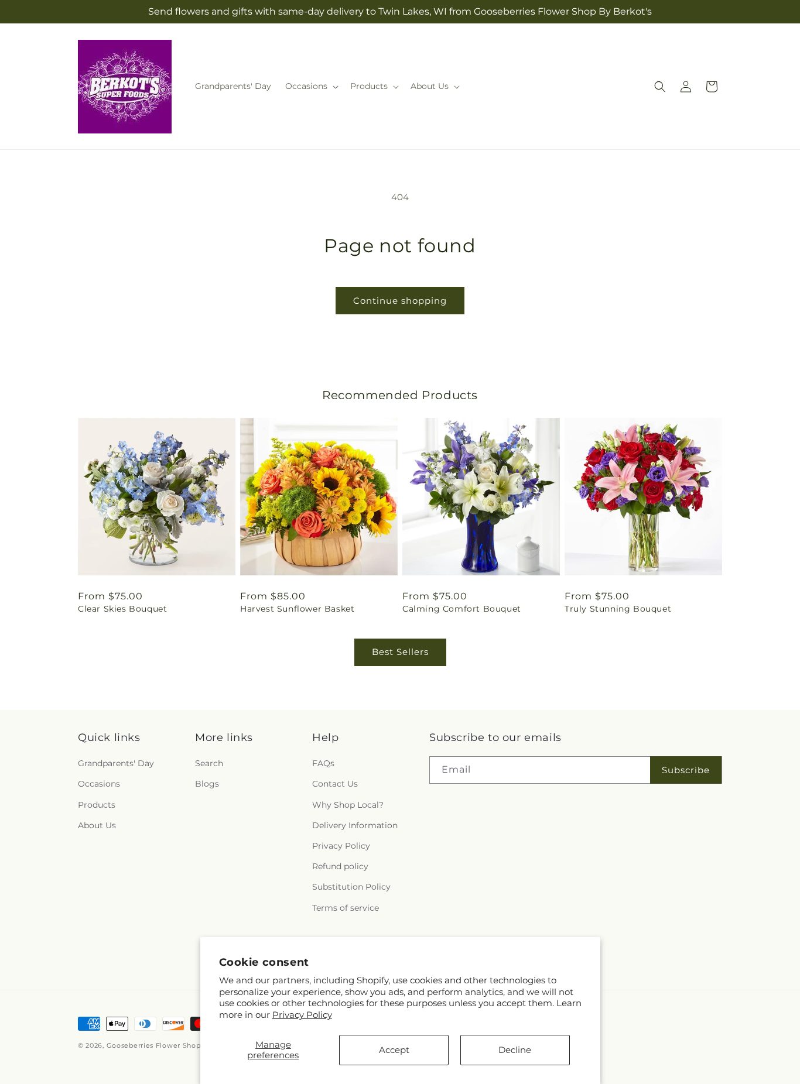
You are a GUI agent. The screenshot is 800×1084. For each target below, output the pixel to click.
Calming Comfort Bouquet (461, 608)
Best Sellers (400, 651)
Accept (394, 1049)
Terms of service (345, 908)
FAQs (323, 763)
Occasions (99, 783)
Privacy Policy (302, 1014)
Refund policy (340, 866)
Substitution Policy (351, 886)
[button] (310, 86)
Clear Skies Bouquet (122, 608)
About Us (97, 825)
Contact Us (335, 783)
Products (96, 805)
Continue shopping (400, 300)
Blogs (207, 783)
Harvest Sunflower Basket (297, 608)
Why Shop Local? (348, 805)
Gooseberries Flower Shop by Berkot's (174, 1045)
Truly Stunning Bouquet (618, 608)
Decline (514, 1049)
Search (209, 763)
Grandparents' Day (116, 763)
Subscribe (686, 770)
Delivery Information (355, 825)
